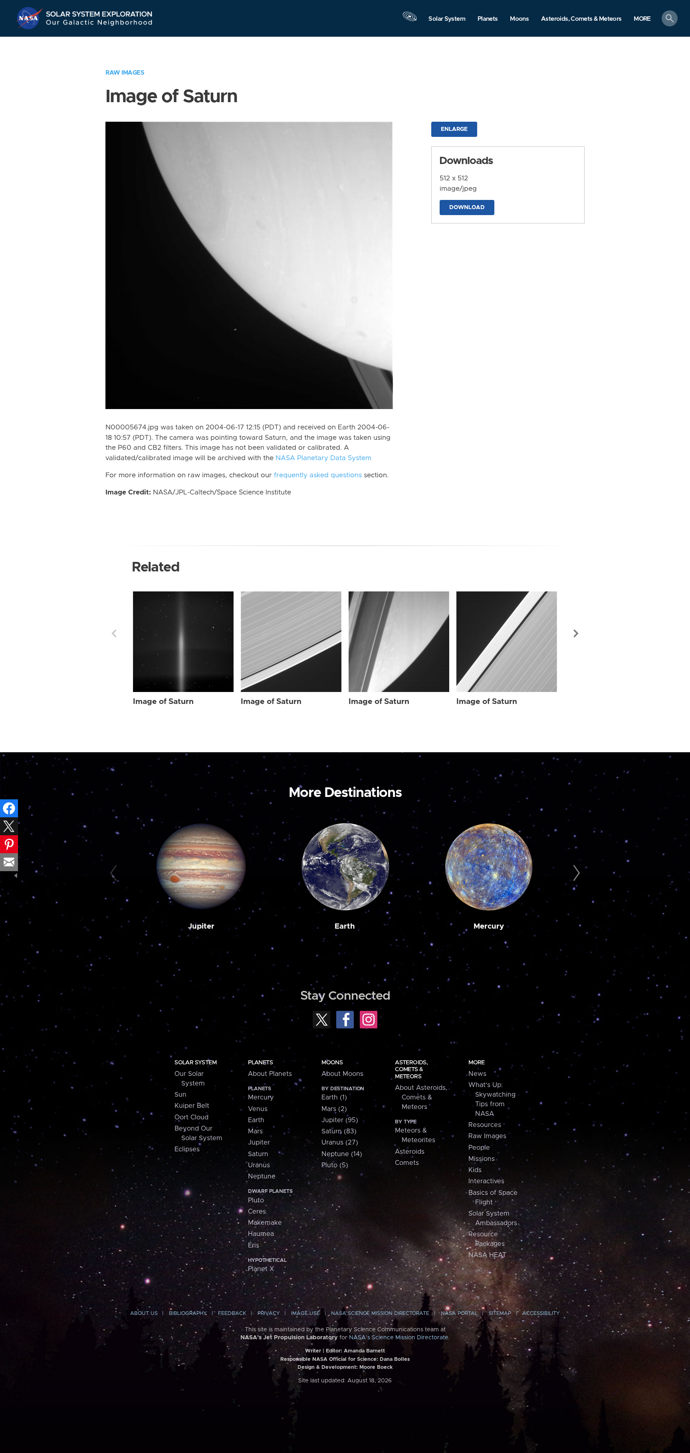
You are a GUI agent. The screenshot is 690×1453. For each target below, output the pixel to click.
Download (467, 207)
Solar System (195, 1063)
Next (576, 633)
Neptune (262, 1176)
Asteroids (409, 1152)
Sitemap (500, 1313)
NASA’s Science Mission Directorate (398, 1337)
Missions (481, 1159)
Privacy (269, 1313)
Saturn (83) (339, 1131)
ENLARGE (454, 129)
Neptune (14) (341, 1154)
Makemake (265, 1223)
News (477, 1074)
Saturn (258, 1154)
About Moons (342, 1074)
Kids (475, 1170)
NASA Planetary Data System (323, 458)
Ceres (257, 1211)
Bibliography (188, 1313)
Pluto (256, 1200)
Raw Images (124, 73)
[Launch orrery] (410, 20)
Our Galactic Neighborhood (99, 24)
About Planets (270, 1074)
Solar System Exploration (99, 12)
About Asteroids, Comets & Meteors (421, 1097)
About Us (144, 1313)
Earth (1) (334, 1097)
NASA (30, 18)
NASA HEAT (487, 1255)
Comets (407, 1163)
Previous (114, 633)
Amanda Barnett (364, 1351)
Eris (253, 1245)
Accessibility (541, 1313)
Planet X (261, 1269)
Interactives (486, 1181)
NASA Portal (459, 1313)
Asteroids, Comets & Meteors (411, 1069)
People (479, 1148)
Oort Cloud (191, 1117)
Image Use (305, 1313)
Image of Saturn (163, 702)
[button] (642, 19)
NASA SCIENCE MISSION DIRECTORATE (380, 1313)
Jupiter (201, 926)
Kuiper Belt (191, 1106)
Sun (180, 1094)
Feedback (232, 1313)
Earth (345, 926)
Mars (255, 1131)
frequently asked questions (318, 475)
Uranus (259, 1165)
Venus (258, 1109)
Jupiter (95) (339, 1120)
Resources (484, 1125)
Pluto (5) (334, 1165)
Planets (260, 1063)
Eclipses (187, 1149)
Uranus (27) (339, 1142)
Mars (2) (334, 1109)
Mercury (489, 926)
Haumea (261, 1234)
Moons (332, 1063)
